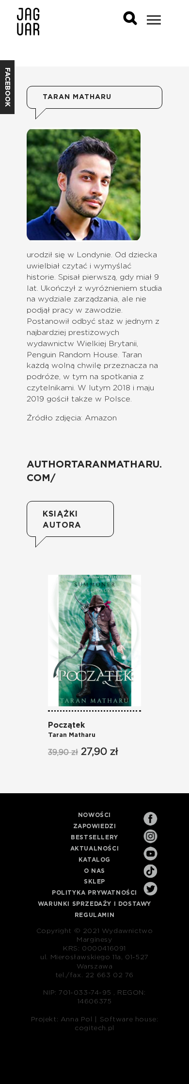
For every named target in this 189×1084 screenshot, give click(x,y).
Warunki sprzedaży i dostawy (94, 904)
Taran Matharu (71, 735)
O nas (94, 871)
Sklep (94, 881)
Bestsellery (94, 837)
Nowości (94, 815)
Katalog (94, 860)
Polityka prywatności (94, 893)
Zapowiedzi (94, 826)
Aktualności (94, 848)
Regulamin (94, 915)
